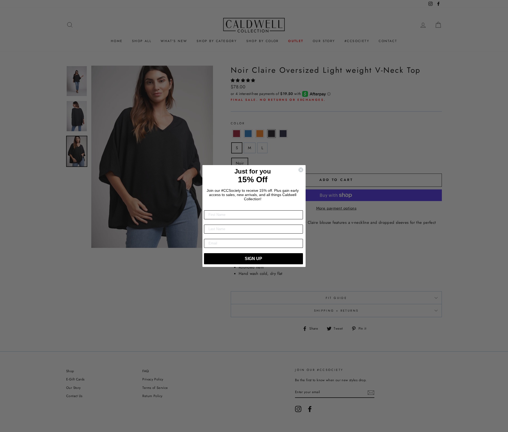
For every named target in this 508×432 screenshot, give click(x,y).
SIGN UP (253, 258)
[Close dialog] (300, 169)
